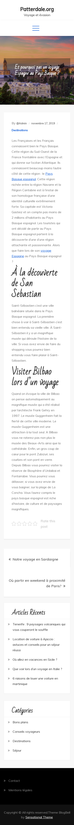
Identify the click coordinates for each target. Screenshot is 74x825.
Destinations (20, 130)
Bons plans (20, 722)
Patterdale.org (37, 9)
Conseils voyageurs (26, 732)
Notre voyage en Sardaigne (35, 559)
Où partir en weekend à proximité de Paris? (37, 583)
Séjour (17, 750)
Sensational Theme (39, 817)
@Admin (21, 123)
